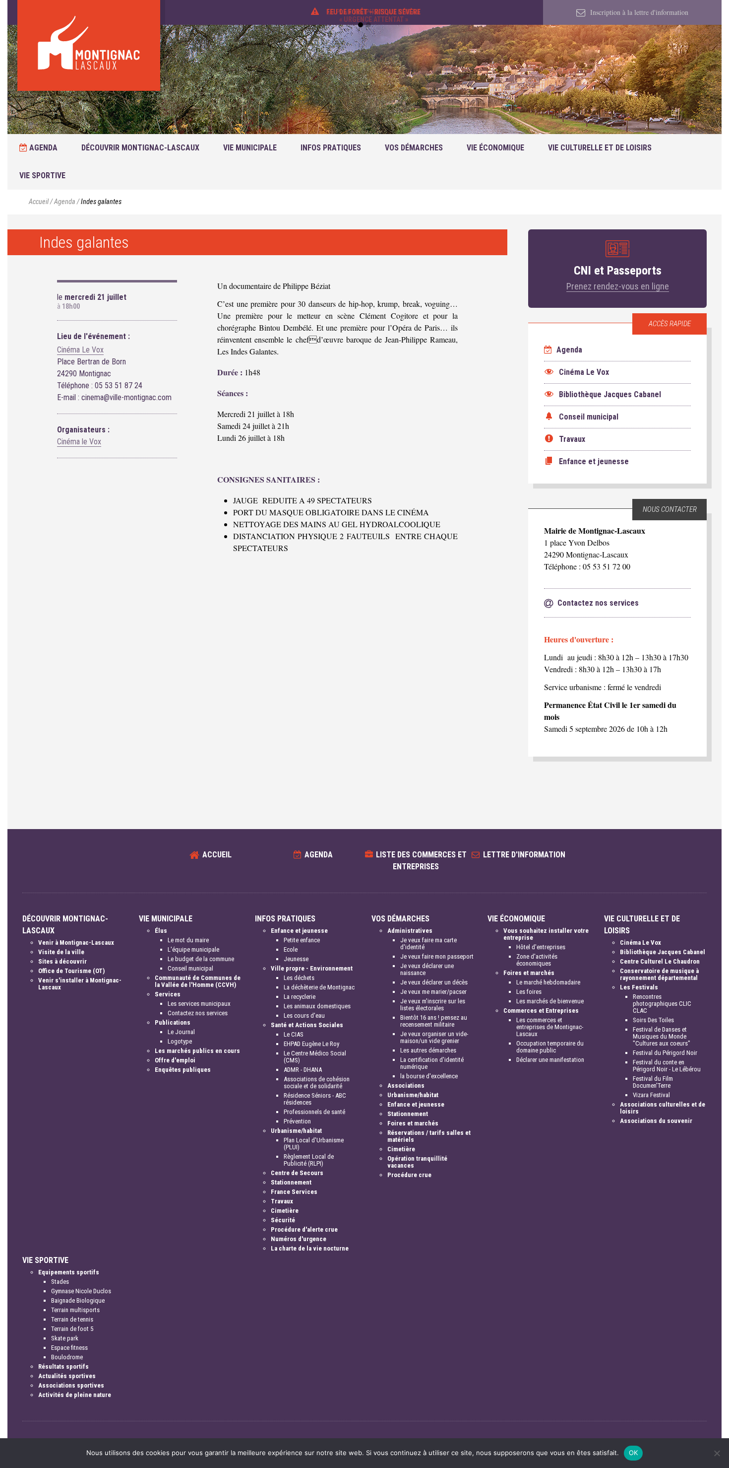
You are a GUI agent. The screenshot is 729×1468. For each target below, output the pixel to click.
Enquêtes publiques (183, 1069)
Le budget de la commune (201, 959)
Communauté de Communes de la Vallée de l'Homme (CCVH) (198, 981)
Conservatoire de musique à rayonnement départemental (659, 974)
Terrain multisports (75, 1310)
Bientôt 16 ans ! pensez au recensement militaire (433, 1021)
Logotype (180, 1041)
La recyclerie (299, 996)
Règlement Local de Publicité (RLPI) (309, 1160)
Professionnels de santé (314, 1112)
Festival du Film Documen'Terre (653, 1082)
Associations (406, 1085)
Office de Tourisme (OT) (71, 971)
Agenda (42, 147)
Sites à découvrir (62, 961)
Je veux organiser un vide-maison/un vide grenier (434, 1037)
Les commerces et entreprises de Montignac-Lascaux (549, 1027)
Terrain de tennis (72, 1319)
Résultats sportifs (63, 1366)
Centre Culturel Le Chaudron (660, 961)
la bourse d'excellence (429, 1076)
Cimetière (285, 1210)
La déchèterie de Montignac (319, 987)
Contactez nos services (198, 1013)
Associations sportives (71, 1385)
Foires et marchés (412, 1123)
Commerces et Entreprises (541, 1010)
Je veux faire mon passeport (437, 956)
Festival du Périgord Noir (665, 1052)
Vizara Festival (651, 1095)
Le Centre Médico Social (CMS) (315, 1056)
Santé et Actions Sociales (307, 1025)
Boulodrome (67, 1357)
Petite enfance (302, 940)
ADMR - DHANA (303, 1069)
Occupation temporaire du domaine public (550, 1047)
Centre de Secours (297, 1173)
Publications (172, 1022)
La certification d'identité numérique (432, 1063)
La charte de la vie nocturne (310, 1248)
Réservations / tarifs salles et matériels (429, 1136)
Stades (60, 1281)
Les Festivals (639, 987)
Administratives (409, 930)
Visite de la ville (61, 952)
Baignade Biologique (78, 1300)
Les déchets (299, 977)
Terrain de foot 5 (72, 1328)
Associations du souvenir (656, 1120)
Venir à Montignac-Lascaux (76, 942)
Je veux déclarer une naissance (427, 969)
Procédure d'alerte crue (304, 1229)
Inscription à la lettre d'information (638, 12)
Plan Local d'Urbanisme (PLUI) (314, 1143)
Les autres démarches (428, 1050)
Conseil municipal (190, 968)
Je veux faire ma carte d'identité (428, 943)
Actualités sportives (67, 1376)
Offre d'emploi (175, 1060)
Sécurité (283, 1220)
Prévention (297, 1121)
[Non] (717, 1453)
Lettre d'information (524, 854)
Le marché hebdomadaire (548, 982)
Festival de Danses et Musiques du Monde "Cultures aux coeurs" (661, 1036)
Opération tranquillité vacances (417, 1162)
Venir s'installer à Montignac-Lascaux (80, 984)
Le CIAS (294, 1034)
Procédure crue (409, 1175)
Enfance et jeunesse (299, 930)
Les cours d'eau (304, 1015)
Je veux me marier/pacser (433, 991)
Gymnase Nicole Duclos (81, 1291)
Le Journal (181, 1032)
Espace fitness (69, 1347)
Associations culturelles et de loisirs (662, 1108)
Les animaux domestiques (317, 1006)
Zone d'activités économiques (536, 960)
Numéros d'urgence (298, 1239)
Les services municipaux (199, 1003)
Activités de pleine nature (74, 1394)
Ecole (291, 949)
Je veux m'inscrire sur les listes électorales (432, 1004)
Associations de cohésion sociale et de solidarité (317, 1082)
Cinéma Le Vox (80, 349)
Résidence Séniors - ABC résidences (315, 1099)
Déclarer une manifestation (550, 1059)
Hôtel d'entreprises (540, 947)
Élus (161, 930)
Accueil (39, 202)
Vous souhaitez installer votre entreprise (546, 934)
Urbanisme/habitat (296, 1130)
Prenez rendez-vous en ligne (617, 286)
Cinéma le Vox (79, 441)
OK (633, 1453)
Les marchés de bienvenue (550, 1001)
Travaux (282, 1201)
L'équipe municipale (193, 949)
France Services (294, 1191)
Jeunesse (296, 959)
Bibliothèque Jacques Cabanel (662, 952)
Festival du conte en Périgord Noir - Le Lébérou (667, 1065)
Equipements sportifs (68, 1272)
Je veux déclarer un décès (434, 982)
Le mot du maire (188, 940)
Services (168, 994)
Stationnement (291, 1182)
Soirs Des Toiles (653, 1020)
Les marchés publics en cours (197, 1050)
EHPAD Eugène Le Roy (311, 1044)
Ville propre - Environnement (312, 968)
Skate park (64, 1338)
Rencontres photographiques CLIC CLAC (662, 1003)
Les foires (529, 991)
